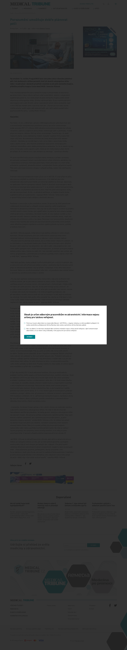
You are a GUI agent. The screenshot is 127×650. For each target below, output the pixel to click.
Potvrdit (29, 337)
